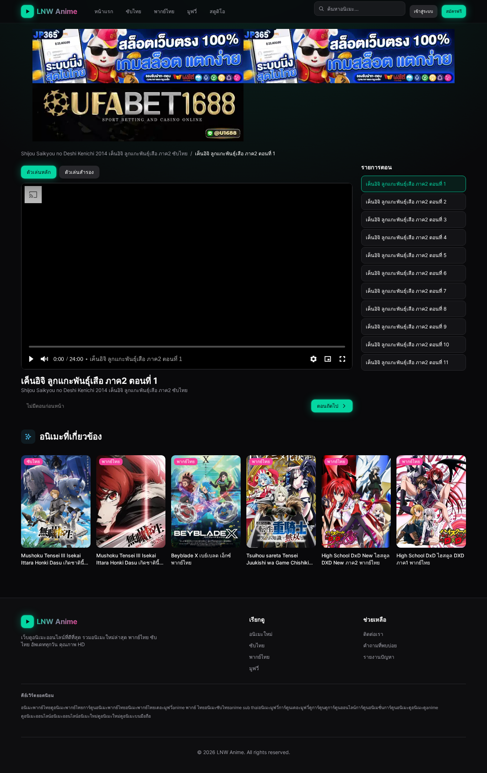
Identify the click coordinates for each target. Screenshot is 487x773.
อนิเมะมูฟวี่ (268, 707)
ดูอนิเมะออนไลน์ (36, 716)
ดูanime (430, 707)
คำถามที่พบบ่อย (380, 645)
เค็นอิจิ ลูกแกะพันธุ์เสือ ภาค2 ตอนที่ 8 (406, 309)
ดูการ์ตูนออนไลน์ (340, 707)
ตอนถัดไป (327, 406)
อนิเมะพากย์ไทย (36, 707)
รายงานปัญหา (378, 657)
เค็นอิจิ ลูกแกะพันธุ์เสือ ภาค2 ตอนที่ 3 (406, 219)
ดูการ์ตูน (317, 707)
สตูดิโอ (217, 11)
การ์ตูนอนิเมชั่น (370, 707)
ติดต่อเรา (373, 634)
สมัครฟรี (454, 11)
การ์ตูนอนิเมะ (396, 707)
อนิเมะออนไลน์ (64, 716)
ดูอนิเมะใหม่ (109, 716)
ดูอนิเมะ (416, 707)
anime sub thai (244, 707)
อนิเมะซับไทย (217, 707)
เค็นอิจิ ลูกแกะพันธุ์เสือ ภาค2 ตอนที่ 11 (407, 362)
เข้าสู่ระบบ (423, 11)
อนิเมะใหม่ (260, 634)
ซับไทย (133, 11)
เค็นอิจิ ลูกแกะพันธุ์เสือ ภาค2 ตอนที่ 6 (406, 273)
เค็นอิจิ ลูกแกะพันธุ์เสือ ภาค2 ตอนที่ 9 (406, 326)
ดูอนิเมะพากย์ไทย (67, 707)
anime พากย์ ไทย (189, 707)
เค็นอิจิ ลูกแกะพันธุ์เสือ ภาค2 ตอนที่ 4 (406, 237)
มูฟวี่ (192, 11)
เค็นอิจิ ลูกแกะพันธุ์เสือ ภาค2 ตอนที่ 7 (406, 291)
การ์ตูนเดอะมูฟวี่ (294, 707)
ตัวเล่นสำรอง (79, 172)
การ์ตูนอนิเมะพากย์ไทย (104, 707)
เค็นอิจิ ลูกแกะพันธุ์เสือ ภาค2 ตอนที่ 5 (406, 255)
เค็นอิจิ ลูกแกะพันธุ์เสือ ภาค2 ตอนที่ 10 (407, 344)
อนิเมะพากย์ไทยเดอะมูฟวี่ (149, 707)
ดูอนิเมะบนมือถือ (135, 716)
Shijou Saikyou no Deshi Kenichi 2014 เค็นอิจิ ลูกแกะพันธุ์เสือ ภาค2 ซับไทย (104, 153)
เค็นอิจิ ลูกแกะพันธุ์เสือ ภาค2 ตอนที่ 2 (406, 202)
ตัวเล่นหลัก (39, 172)
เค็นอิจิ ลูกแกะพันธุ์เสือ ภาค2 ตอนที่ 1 (406, 184)
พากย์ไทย (164, 11)
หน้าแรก (103, 11)
